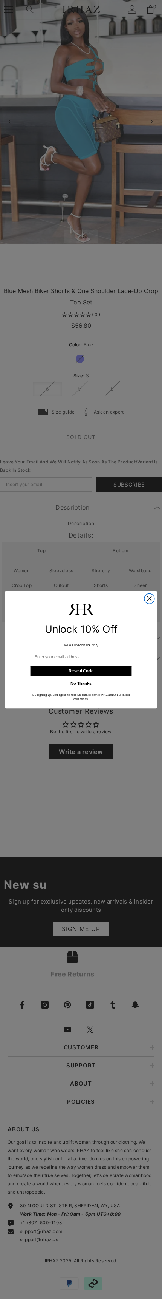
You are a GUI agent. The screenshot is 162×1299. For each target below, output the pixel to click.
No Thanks (81, 683)
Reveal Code (81, 671)
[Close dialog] (149, 598)
